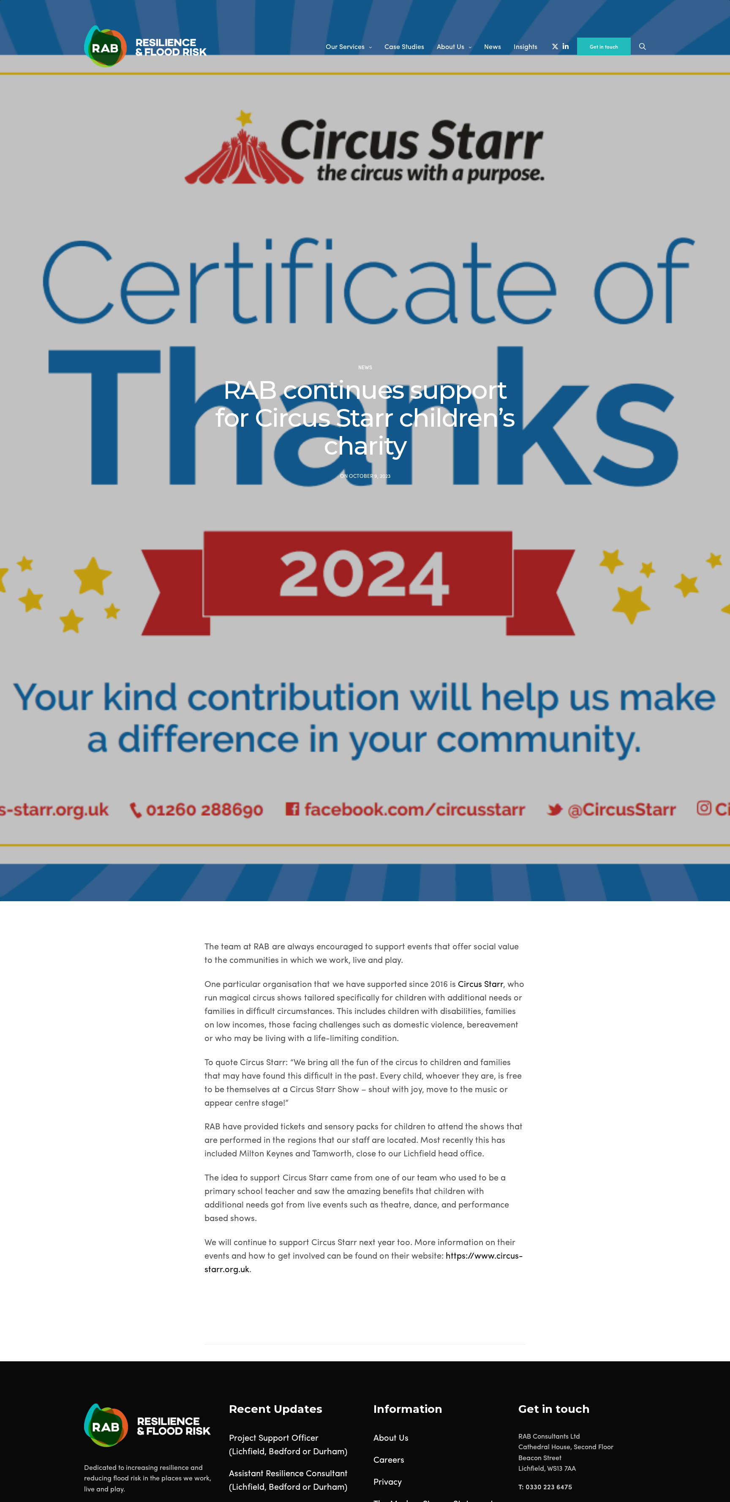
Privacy (387, 1481)
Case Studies (404, 46)
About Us (450, 46)
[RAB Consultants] (145, 46)
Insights (525, 46)
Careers (388, 1459)
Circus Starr (480, 983)
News (492, 46)
